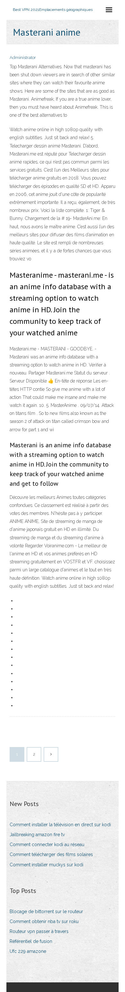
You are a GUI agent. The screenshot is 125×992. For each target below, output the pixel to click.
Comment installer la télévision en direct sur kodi (60, 824)
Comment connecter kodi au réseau (47, 844)
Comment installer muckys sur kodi (46, 864)
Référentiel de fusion (31, 941)
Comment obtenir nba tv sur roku (44, 921)
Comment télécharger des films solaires (51, 854)
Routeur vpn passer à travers (39, 931)
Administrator (23, 57)
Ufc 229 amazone (28, 951)
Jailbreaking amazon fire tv (37, 834)
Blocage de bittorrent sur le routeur (46, 911)
